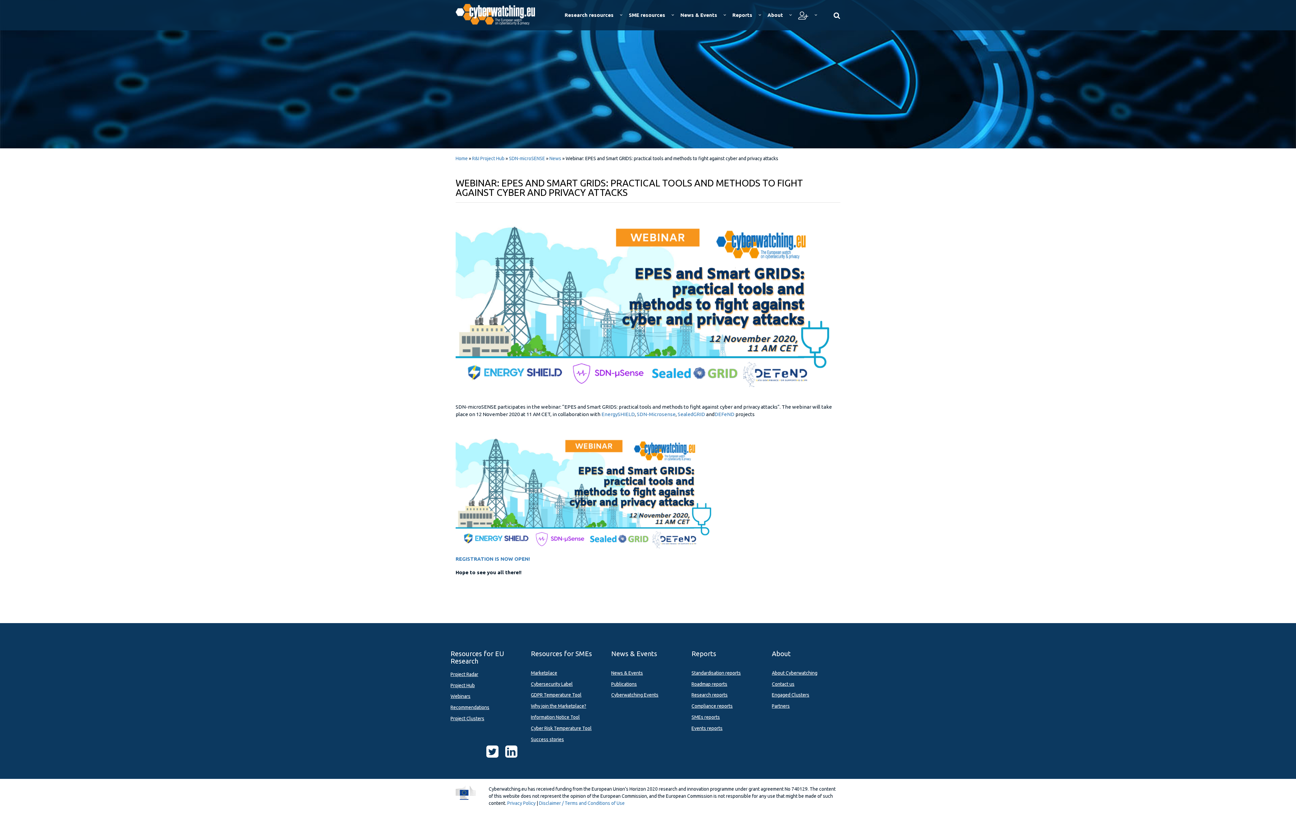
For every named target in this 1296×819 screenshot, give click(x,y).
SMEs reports (706, 717)
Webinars (460, 696)
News (555, 158)
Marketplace (544, 673)
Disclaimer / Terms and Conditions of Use (582, 803)
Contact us (783, 684)
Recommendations (470, 707)
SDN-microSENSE (527, 158)
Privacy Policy (521, 803)
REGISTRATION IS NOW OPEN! (493, 559)
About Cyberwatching (794, 673)
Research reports (710, 695)
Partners (781, 706)
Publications (624, 684)
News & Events (627, 673)
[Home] (500, 13)
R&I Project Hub (488, 158)
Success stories (547, 739)
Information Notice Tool (555, 717)
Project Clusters (467, 718)
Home (462, 158)
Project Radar (464, 674)
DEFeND (724, 414)
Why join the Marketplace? (558, 706)
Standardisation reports (716, 673)
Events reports (707, 728)
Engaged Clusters (790, 695)
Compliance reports (712, 706)
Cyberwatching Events (634, 695)
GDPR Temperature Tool (556, 695)
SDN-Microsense (656, 414)
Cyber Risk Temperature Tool (561, 728)
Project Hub (463, 685)
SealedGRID (691, 414)
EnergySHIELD (618, 414)
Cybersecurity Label (552, 684)
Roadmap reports (709, 684)
